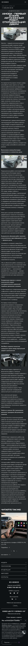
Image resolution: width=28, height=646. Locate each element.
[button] (25, 620)
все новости (4, 554)
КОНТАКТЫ (4, 577)
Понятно (6, 642)
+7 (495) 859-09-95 (7, 8)
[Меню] (25, 2)
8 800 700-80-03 (14, 587)
